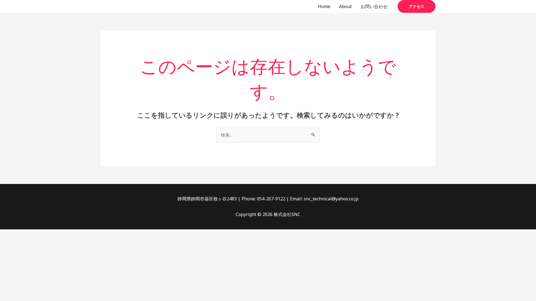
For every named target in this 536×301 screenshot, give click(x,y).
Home (324, 6)
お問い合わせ (374, 6)
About (345, 6)
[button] (417, 6)
